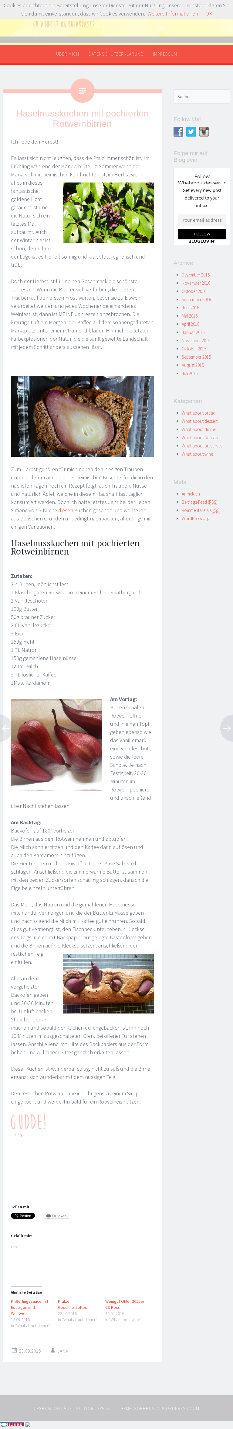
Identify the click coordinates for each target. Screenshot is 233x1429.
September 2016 (196, 299)
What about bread (198, 413)
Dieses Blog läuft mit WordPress (71, 1408)
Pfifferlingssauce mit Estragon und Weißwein (29, 1307)
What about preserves (202, 446)
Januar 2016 (193, 332)
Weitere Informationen (172, 13)
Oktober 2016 (194, 291)
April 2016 (190, 324)
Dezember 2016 (196, 275)
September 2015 (196, 357)
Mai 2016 (190, 316)
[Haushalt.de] (27, 1424)
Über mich (67, 54)
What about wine (197, 454)
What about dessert (200, 421)
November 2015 (196, 340)
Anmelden (191, 494)
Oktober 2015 (194, 349)
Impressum (165, 54)
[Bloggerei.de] (12, 1424)
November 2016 (196, 283)
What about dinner (199, 429)
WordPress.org (195, 518)
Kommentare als (201, 510)
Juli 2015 (190, 373)
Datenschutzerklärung (116, 54)
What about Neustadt (201, 437)
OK (208, 13)
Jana (62, 1351)
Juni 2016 (190, 308)
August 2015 (193, 365)
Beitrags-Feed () (200, 502)
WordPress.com (180, 1408)
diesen (65, 510)
